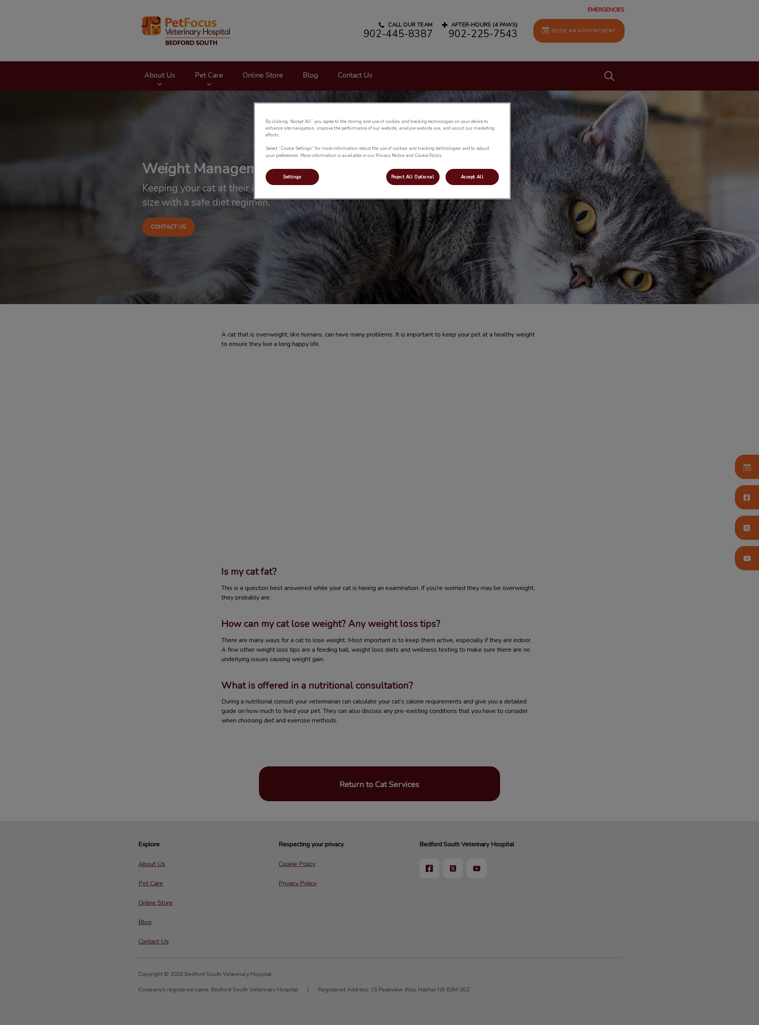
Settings (292, 177)
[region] (382, 150)
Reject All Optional (412, 177)
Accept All (472, 177)
